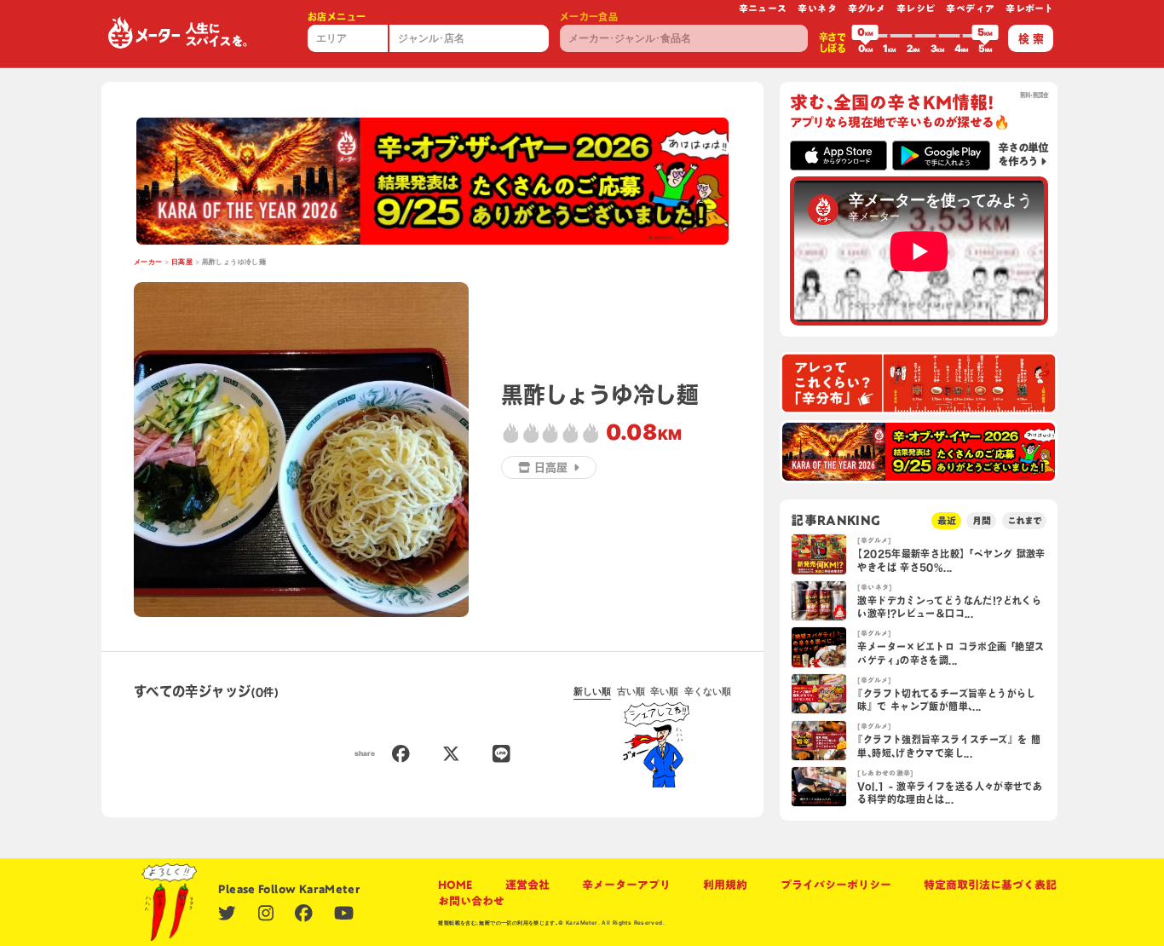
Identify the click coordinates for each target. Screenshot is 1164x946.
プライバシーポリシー (836, 885)
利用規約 (725, 885)
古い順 (631, 691)
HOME (455, 885)
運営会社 (527, 885)
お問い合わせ (471, 901)
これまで (1024, 520)
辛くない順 (707, 691)
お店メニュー (337, 16)
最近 (946, 520)
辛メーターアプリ (626, 885)
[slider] (865, 36)
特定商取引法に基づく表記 (990, 885)
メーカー (148, 261)
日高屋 (182, 261)
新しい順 (592, 691)
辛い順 (664, 691)
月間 (981, 520)
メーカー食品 (589, 16)
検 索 (1031, 38)
